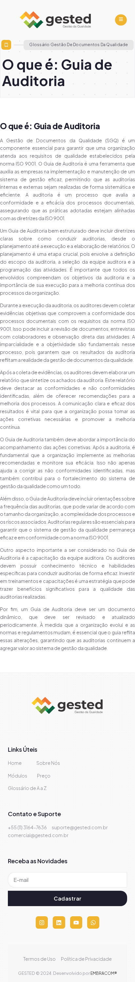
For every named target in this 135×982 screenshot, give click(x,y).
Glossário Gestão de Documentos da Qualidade (78, 44)
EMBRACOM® (103, 973)
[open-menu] (121, 20)
